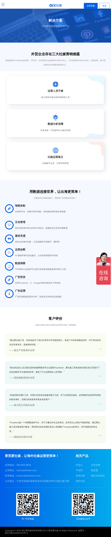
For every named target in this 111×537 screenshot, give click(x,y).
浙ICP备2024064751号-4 (16, 533)
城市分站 (80, 481)
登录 (104, 6)
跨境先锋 (80, 475)
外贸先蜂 (95, 465)
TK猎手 (79, 470)
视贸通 (94, 470)
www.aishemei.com (26, 470)
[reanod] (55, 5)
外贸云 (79, 465)
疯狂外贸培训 (98, 475)
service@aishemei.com (28, 475)
